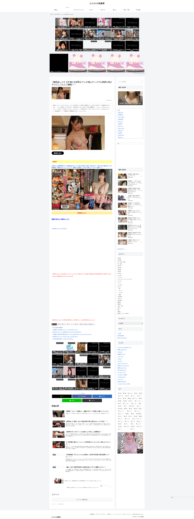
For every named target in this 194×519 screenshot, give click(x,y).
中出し (77, 324)
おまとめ (120, 352)
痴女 (87, 324)
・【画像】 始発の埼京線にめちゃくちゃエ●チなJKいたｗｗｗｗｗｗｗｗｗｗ (72, 334)
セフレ (64, 324)
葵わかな (120, 130)
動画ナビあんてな (122, 349)
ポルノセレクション (123, 363)
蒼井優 (120, 123)
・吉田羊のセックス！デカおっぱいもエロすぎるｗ (65, 336)
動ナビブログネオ (122, 337)
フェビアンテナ (122, 372)
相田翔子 (120, 114)
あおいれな (121, 128)
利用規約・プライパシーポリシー (98, 514)
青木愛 (120, 132)
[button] (92, 400)
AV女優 (54, 324)
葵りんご (120, 126)
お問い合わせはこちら (138, 514)
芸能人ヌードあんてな (123, 365)
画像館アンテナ (122, 354)
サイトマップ (118, 514)
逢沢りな (120, 112)
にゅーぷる (120, 356)
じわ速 (119, 333)
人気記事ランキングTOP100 (59, 228)
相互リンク (110, 514)
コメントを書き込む (82, 499)
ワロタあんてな (122, 377)
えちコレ (120, 361)
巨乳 (82, 324)
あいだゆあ (121, 116)
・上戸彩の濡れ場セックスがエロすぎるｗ (62, 338)
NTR (60, 324)
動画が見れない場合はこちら (60, 219)
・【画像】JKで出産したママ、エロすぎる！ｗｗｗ (65, 329)
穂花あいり (92, 324)
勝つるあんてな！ (122, 370)
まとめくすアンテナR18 (124, 383)
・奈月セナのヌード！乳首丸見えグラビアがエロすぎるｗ (66, 332)
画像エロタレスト (122, 367)
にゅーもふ (120, 379)
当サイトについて (126, 514)
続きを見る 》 (122, 248)
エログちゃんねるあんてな (124, 347)
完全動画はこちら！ (82, 212)
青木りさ (120, 137)
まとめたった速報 (122, 374)
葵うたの (120, 121)
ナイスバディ (71, 324)
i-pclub (119, 358)
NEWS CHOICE (122, 381)
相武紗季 (120, 119)
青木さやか (121, 135)
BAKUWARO (121, 335)
